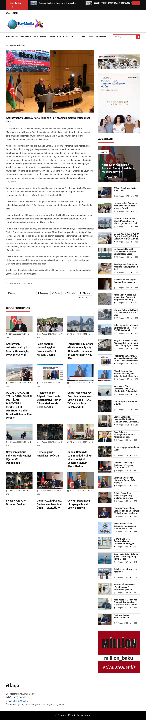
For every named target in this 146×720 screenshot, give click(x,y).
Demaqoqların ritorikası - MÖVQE (126, 402)
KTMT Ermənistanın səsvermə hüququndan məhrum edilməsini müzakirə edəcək (125, 526)
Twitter (57, 293)
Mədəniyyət (102, 37)
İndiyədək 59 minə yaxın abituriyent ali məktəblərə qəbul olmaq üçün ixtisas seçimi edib (126, 343)
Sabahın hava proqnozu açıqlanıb (125, 570)
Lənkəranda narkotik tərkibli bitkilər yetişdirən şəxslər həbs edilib (126, 251)
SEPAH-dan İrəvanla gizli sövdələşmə (126, 189)
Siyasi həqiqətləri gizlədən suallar (126, 448)
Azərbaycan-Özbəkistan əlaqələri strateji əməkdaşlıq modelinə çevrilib (118, 168)
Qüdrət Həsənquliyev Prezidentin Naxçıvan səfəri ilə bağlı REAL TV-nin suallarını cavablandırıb (79, 399)
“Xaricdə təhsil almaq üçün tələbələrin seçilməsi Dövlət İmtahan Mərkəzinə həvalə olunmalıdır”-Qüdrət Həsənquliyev (127, 511)
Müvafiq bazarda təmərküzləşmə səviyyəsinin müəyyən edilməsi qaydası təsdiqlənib (124, 541)
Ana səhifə (11, 46)
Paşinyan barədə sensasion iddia (121, 616)
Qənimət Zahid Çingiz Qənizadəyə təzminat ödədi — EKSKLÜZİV (49, 504)
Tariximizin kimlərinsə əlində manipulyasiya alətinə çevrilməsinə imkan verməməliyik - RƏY (80, 351)
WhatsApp (86, 298)
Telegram (86, 293)
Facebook (44, 293)
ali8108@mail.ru (20, 701)
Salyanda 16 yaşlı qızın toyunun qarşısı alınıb (125, 281)
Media (35, 37)
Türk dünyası (12, 37)
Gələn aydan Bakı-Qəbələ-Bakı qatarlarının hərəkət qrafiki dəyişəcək (126, 328)
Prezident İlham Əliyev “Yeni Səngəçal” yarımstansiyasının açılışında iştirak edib (124, 587)
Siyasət (44, 37)
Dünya (52, 37)
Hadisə (60, 37)
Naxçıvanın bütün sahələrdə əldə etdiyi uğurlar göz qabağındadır (126, 388)
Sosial (83, 37)
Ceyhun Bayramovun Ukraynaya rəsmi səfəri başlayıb (79, 504)
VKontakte (71, 293)
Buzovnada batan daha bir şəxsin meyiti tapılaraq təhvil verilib (126, 556)
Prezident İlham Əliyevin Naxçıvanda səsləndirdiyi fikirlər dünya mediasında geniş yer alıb (49, 399)
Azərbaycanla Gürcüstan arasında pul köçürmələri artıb (126, 267)
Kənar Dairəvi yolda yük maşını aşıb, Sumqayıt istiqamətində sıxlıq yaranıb (125, 297)
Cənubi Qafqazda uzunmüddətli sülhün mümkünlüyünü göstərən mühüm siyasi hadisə (79, 459)
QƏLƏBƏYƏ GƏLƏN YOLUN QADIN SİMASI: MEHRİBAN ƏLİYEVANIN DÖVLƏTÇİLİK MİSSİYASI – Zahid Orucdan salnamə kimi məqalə (127, 236)
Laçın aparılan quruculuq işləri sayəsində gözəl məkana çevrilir (125, 205)
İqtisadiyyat (72, 37)
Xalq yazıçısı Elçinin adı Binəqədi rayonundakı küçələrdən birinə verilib (125, 602)
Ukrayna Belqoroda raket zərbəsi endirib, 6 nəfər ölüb (126, 312)
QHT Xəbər (26, 37)
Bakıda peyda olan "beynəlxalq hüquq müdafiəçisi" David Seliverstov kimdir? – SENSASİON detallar (124, 495)
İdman (91, 37)
